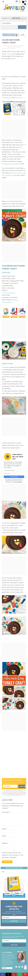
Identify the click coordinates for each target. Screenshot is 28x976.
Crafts (9, 54)
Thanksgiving (6, 97)
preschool (17, 793)
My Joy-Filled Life (14, 7)
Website (5, 843)
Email (4, 836)
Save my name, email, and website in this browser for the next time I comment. (12, 855)
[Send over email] (19, 974)
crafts (11, 792)
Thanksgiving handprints (10, 164)
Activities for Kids (17, 790)
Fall (24, 792)
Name (4, 829)
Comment (6, 812)
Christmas (18, 97)
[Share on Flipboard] (25, 974)
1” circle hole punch (8, 293)
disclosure (9, 47)
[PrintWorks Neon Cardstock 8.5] (6, 313)
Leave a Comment (11, 48)
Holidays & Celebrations (8, 793)
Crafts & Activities (18, 792)
